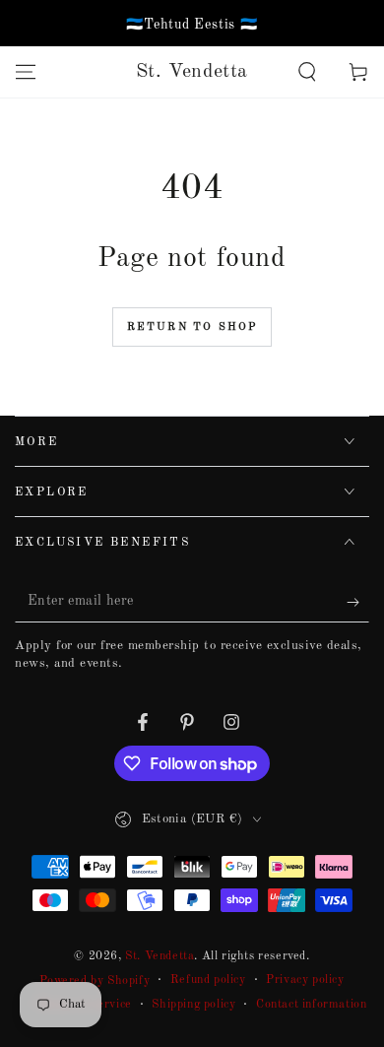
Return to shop (192, 327)
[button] (307, 72)
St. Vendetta (159, 956)
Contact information (311, 1005)
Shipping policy (193, 1005)
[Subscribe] (358, 602)
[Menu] (25, 72)
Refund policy (208, 980)
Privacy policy (305, 980)
